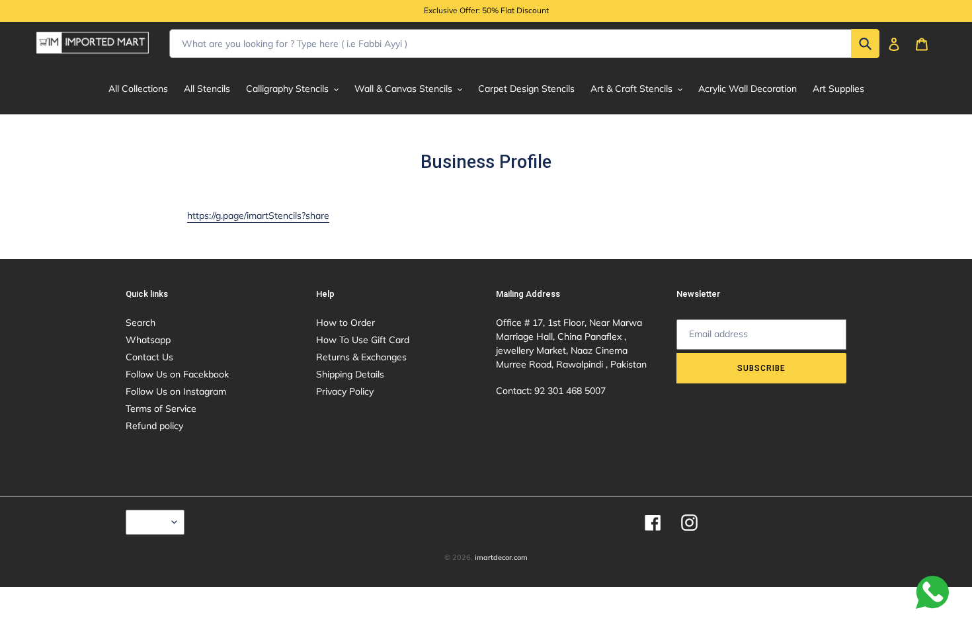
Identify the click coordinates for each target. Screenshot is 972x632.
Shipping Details (350, 374)
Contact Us (149, 357)
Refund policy (154, 426)
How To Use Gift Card (362, 340)
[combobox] (524, 43)
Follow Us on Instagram (176, 391)
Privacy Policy (345, 391)
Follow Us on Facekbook (177, 374)
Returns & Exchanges (361, 357)
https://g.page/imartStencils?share (258, 215)
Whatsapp (148, 340)
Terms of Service (161, 409)
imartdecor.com (501, 557)
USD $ (151, 522)
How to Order (345, 323)
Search (140, 323)
